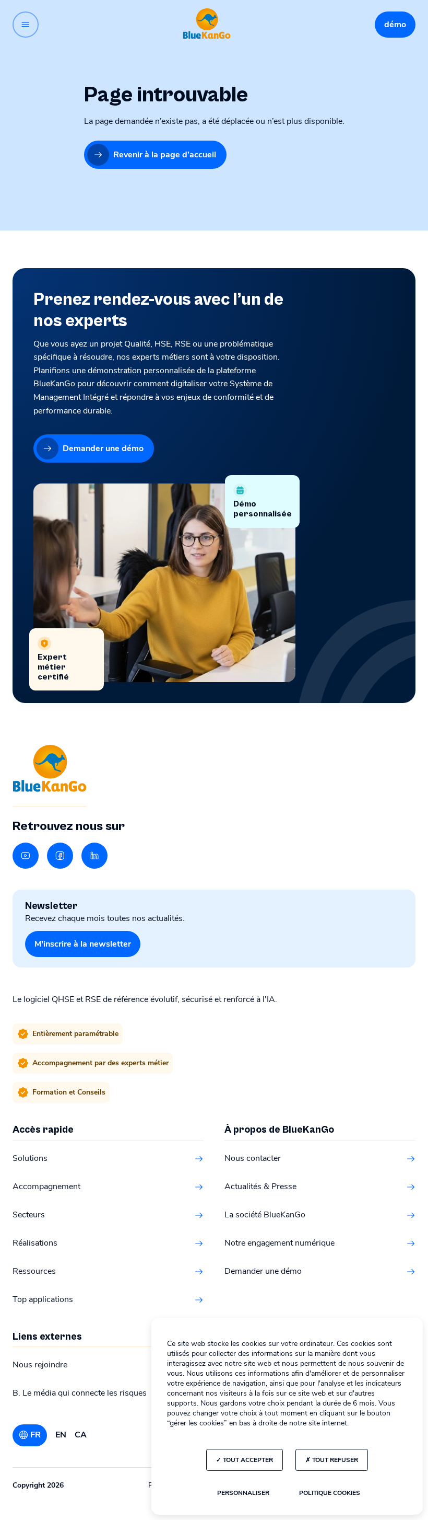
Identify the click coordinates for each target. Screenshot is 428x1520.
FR (35, 1435)
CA (81, 1435)
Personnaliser (243, 1493)
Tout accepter (247, 1460)
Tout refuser (334, 1460)
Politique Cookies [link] (329, 1493)
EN (60, 1435)
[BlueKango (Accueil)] (207, 24)
